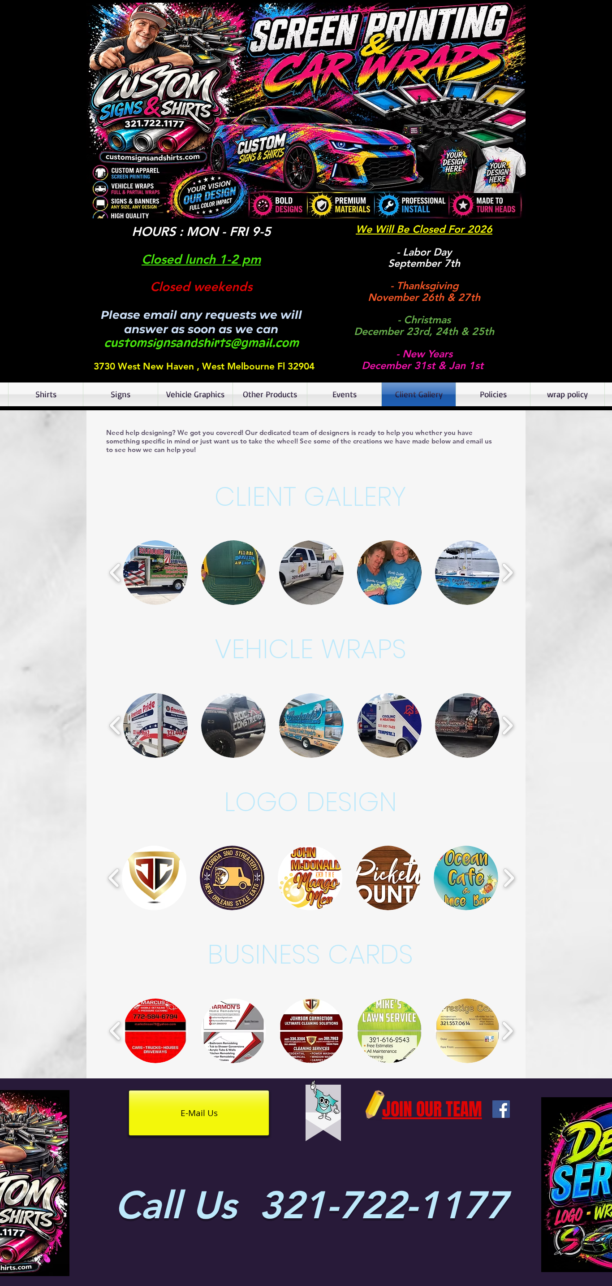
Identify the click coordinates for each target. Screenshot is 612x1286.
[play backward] (115, 572)
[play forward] (507, 572)
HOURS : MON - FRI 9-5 (201, 231)
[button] (306, 110)
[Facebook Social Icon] (501, 1109)
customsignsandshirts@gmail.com (201, 343)
